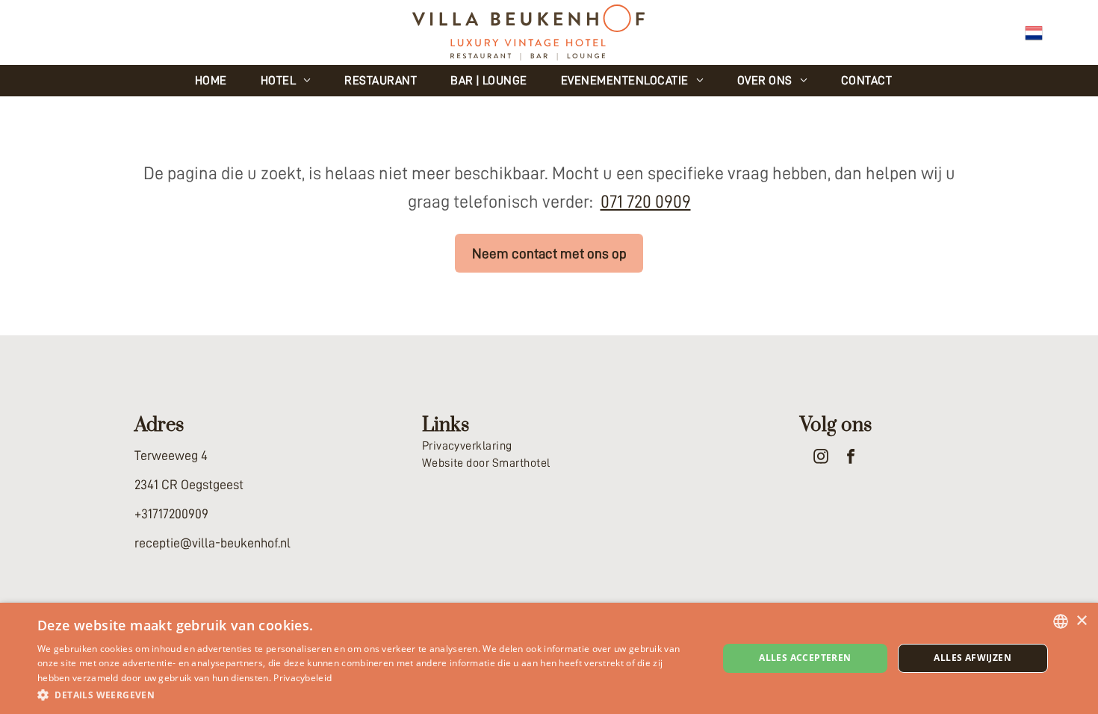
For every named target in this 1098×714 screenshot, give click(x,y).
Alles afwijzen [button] (972, 657)
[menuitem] (216, 80)
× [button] (1081, 621)
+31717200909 (171, 514)
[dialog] (549, 658)
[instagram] (821, 458)
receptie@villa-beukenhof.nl (212, 543)
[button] (367, 694)
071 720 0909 (646, 202)
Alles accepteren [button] (805, 657)
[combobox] (1060, 621)
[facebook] (851, 458)
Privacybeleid (302, 677)
